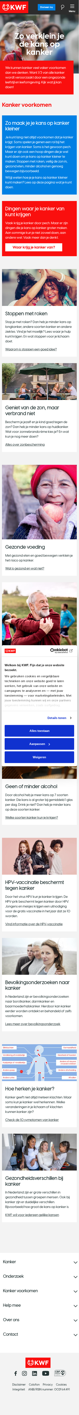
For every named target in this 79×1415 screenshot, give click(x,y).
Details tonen (56, 718)
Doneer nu (46, 7)
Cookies (61, 1384)
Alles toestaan (39, 730)
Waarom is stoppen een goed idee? (31, 349)
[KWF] (25, 7)
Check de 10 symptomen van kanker (32, 1120)
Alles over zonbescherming (25, 444)
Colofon (34, 1384)
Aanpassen (37, 744)
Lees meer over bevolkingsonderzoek (32, 1024)
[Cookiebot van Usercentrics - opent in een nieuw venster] (56, 651)
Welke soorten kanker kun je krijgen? (31, 817)
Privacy (48, 1384)
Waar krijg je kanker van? (34, 247)
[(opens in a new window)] (61, 1373)
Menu (72, 7)
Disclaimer (19, 1384)
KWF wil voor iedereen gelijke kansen (32, 1215)
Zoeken (60, 7)
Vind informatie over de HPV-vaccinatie (34, 924)
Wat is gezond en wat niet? (24, 568)
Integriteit (19, 1389)
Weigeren (39, 757)
